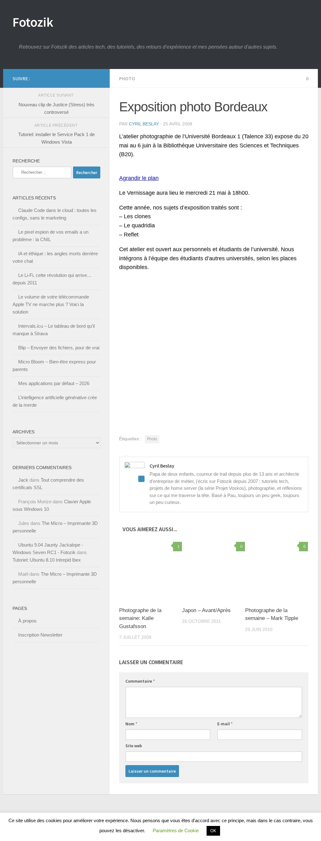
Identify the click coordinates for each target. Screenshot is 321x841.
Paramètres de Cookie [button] (176, 830)
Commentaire (140, 681)
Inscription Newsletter (40, 634)
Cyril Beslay (144, 123)
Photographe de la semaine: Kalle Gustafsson (140, 618)
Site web (133, 745)
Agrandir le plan (139, 178)
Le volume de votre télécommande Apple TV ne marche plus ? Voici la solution (51, 304)
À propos (27, 620)
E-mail (225, 724)
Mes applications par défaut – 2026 (53, 383)
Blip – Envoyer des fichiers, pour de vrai (58, 347)
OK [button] (213, 830)
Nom (131, 724)
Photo (127, 78)
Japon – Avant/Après (206, 610)
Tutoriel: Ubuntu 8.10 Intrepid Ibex (47, 560)
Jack (23, 480)
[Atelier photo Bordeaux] (185, 407)
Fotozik (33, 22)
